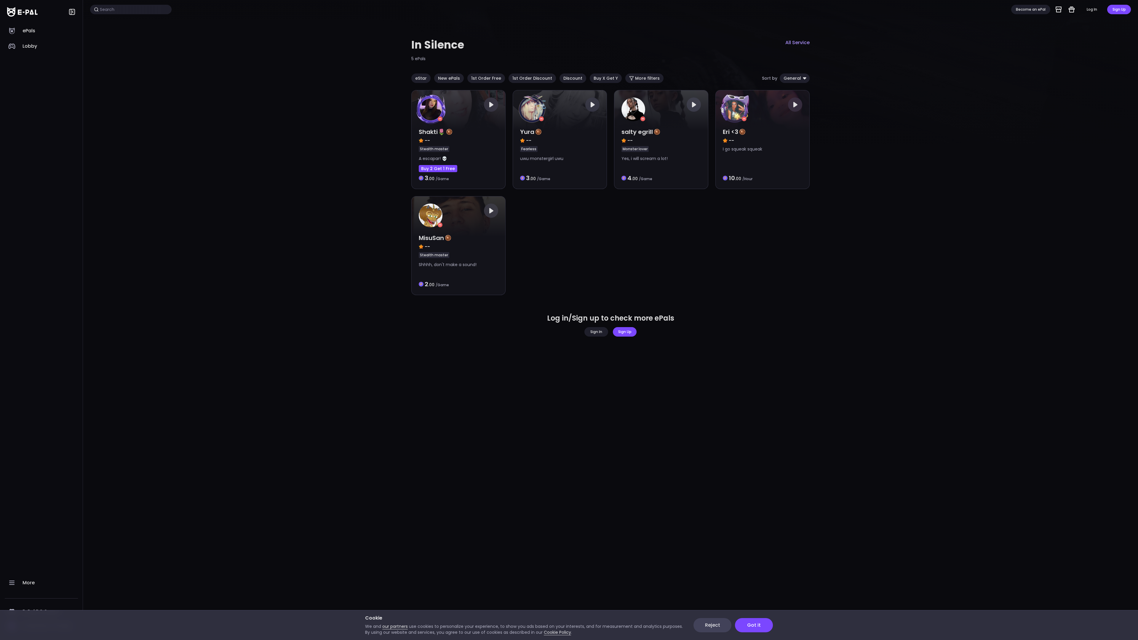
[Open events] (1071, 9)
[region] (41, 332)
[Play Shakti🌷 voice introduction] (491, 104)
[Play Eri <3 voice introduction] (795, 104)
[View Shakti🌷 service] (458, 139)
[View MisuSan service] (458, 245)
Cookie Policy (557, 632)
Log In (1092, 9)
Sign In (596, 331)
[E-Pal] (22, 12)
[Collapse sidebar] (72, 11)
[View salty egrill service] (661, 139)
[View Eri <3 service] (762, 139)
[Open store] (1058, 9)
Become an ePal (1031, 9)
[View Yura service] (560, 139)
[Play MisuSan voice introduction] (491, 211)
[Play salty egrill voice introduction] (694, 104)
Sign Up (1119, 9)
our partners (395, 626)
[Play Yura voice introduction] (592, 104)
